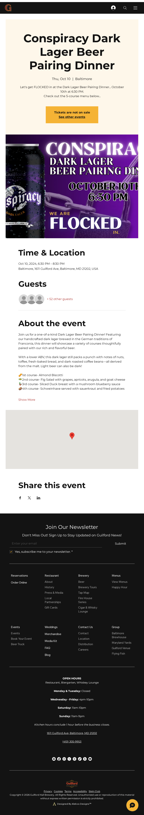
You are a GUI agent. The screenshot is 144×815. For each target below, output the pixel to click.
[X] (69, 759)
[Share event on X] (29, 497)
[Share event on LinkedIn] (38, 497)
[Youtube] (90, 759)
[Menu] (135, 8)
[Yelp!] (85, 759)
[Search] (125, 8)
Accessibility (80, 791)
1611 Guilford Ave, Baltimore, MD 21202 (72, 733)
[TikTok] (80, 759)
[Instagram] (64, 759)
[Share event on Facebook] (20, 497)
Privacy (48, 791)
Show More (26, 399)
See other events (72, 117)
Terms (67, 791)
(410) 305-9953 (71, 741)
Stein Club (94, 791)
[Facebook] (59, 759)
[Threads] (74, 759)
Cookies (58, 791)
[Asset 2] (54, 759)
